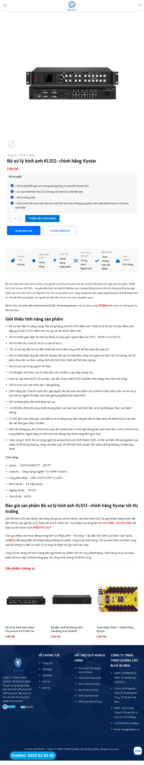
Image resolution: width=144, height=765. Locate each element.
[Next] (138, 609)
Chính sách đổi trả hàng (90, 701)
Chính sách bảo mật (88, 695)
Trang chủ (12, 155)
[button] (5, 5)
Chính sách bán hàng (88, 683)
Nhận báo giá (23, 230)
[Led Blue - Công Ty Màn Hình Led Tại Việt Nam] (72, 6)
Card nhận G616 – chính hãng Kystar (115, 629)
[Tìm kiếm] (139, 5)
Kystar (32, 155)
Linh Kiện (22, 155)
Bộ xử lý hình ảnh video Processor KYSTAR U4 (20, 629)
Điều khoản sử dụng (88, 689)
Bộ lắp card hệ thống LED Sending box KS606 (67, 629)
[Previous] (5, 609)
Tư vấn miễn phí (60, 230)
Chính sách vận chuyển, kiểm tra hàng (90, 670)
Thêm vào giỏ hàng (42, 218)
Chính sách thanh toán (89, 677)
